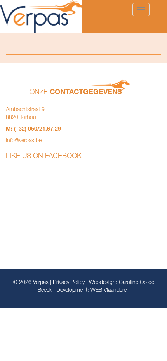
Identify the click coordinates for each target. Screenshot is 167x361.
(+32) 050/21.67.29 (37, 129)
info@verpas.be (24, 141)
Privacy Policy (69, 282)
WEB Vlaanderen (110, 290)
